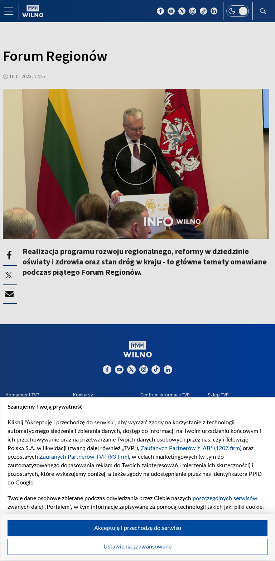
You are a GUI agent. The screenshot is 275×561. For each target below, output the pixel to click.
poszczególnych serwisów (225, 498)
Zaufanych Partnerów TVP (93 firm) (84, 457)
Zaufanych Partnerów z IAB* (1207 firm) (191, 448)
